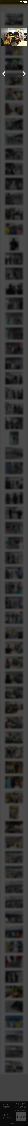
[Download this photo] (21, 2)
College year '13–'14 (9, 2)
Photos (2, 2)
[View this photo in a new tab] (24, 2)
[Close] (26, 2)
